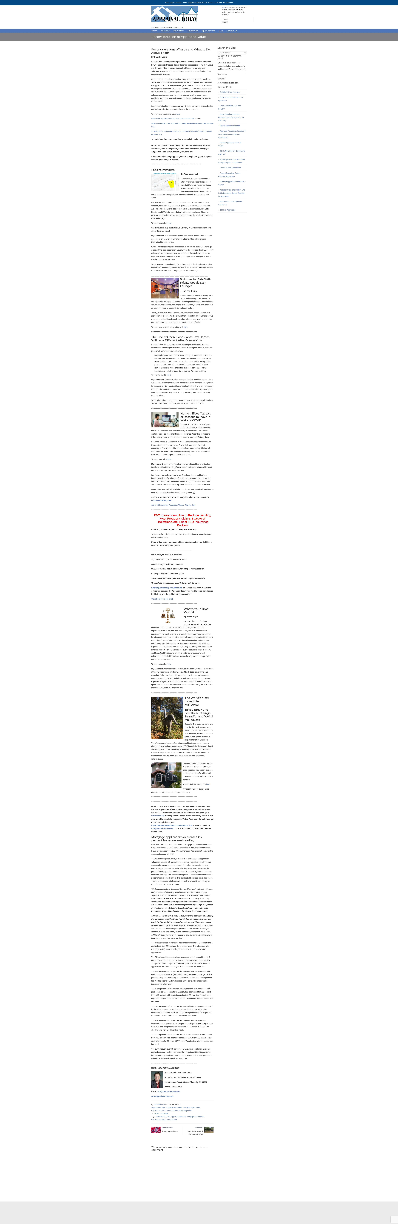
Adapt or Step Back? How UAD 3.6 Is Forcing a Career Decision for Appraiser (232, 193)
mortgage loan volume (195, 1117)
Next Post (198, 1128)
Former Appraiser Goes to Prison (229, 144)
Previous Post (168, 1128)
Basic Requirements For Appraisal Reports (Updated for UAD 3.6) (231, 117)
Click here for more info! (162, 599)
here (178, 114)
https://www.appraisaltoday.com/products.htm (171, 825)
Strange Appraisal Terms (170, 1131)
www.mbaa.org (157, 816)
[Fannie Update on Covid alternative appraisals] (209, 1132)
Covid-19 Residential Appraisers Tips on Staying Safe (173, 505)
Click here (225, 7)
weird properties (185, 1111)
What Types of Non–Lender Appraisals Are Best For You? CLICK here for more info (199, 3)
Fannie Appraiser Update (230, 126)
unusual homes (172, 1111)
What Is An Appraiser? (172, 119)
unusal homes (171, 1120)
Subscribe (221, 79)
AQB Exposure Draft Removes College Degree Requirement (231, 161)
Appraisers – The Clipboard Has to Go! (230, 203)
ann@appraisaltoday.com (168, 1092)
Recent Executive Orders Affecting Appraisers (229, 174)
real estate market (158, 1111)
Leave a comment (161, 1114)
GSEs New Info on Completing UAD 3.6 (231, 152)
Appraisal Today (174, 14)
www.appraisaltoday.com (162, 1096)
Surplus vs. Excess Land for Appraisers (230, 99)
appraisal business (175, 1108)
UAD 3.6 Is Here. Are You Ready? (229, 107)
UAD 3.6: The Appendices (230, 168)
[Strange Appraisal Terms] (156, 1132)
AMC (168, 1117)
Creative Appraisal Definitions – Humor (232, 183)
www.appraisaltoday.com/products (167, 588)
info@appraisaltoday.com (162, 829)
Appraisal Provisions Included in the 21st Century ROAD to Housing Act (232, 134)
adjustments (156, 1108)
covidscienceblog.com (161, 500)
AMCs (164, 1108)
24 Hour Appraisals (227, 210)
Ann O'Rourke (159, 1105)
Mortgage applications (191, 1108)
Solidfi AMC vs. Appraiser (230, 92)
